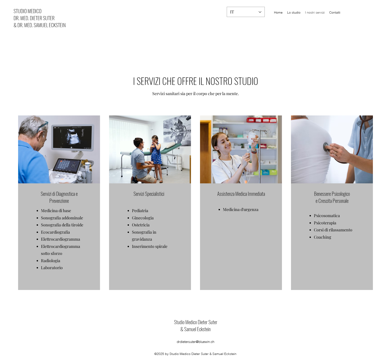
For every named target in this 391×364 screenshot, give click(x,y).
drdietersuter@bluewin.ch (195, 342)
